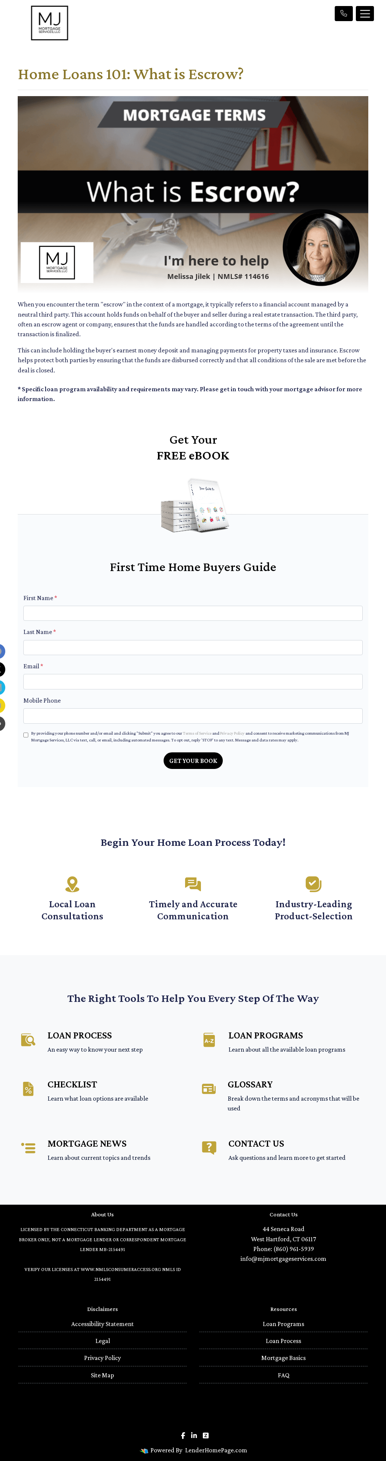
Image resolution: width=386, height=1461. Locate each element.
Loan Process (283, 1341)
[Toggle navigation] (365, 13)
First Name (40, 598)
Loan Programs (283, 1324)
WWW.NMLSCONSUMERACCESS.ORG (121, 1269)
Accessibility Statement (102, 1324)
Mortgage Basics (283, 1357)
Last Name (39, 632)
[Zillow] (205, 1435)
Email (33, 666)
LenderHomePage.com (216, 1450)
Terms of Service (197, 733)
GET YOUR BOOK (193, 760)
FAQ (284, 1375)
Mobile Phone (42, 700)
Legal (102, 1341)
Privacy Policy (232, 733)
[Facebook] (183, 1435)
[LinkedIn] (194, 1435)
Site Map (102, 1375)
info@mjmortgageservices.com (283, 1258)
